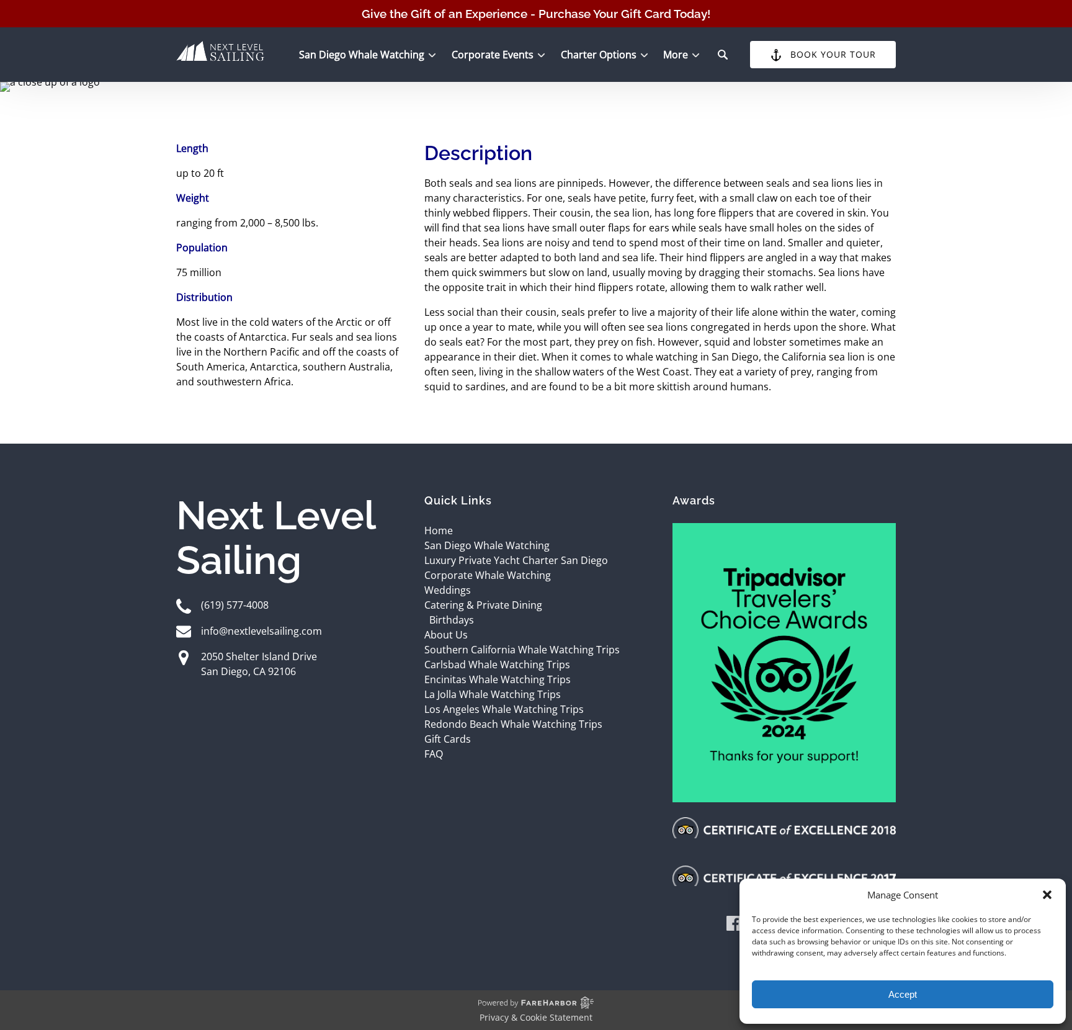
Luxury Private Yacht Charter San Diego (516, 560)
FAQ (433, 754)
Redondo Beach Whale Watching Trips (513, 724)
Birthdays (451, 620)
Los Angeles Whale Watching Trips (504, 709)
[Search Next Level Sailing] (723, 54)
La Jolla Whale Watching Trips (492, 694)
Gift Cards (447, 739)
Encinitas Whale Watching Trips (497, 679)
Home (438, 530)
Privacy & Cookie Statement (536, 1017)
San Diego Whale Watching (487, 545)
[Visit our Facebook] (733, 926)
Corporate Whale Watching (487, 575)
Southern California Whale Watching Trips (522, 649)
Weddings (447, 590)
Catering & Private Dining (483, 605)
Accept (902, 994)
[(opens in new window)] (784, 530)
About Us (446, 635)
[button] (1047, 895)
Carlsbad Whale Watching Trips (497, 664)
